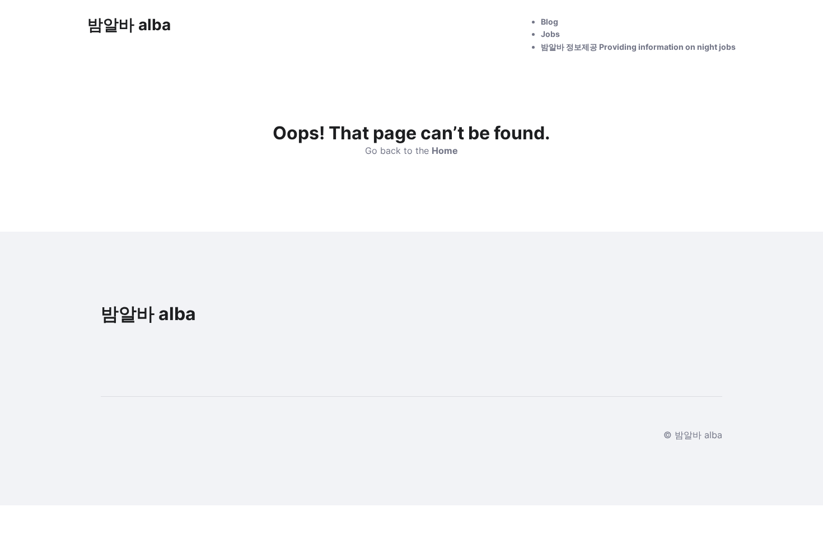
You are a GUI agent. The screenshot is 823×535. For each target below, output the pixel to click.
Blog (549, 21)
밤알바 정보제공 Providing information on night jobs (638, 46)
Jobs (550, 34)
